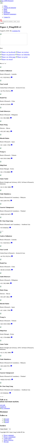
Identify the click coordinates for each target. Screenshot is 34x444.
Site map (6, 441)
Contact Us (7, 17)
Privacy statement (9, 435)
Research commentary (10, 14)
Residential (7, 12)
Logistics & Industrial (10, 7)
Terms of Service (8, 440)
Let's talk (2, 405)
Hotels (5, 11)
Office (5, 6)
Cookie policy (8, 438)
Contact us (3, 406)
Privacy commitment (9, 437)
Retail (5, 9)
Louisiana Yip (16, 31)
